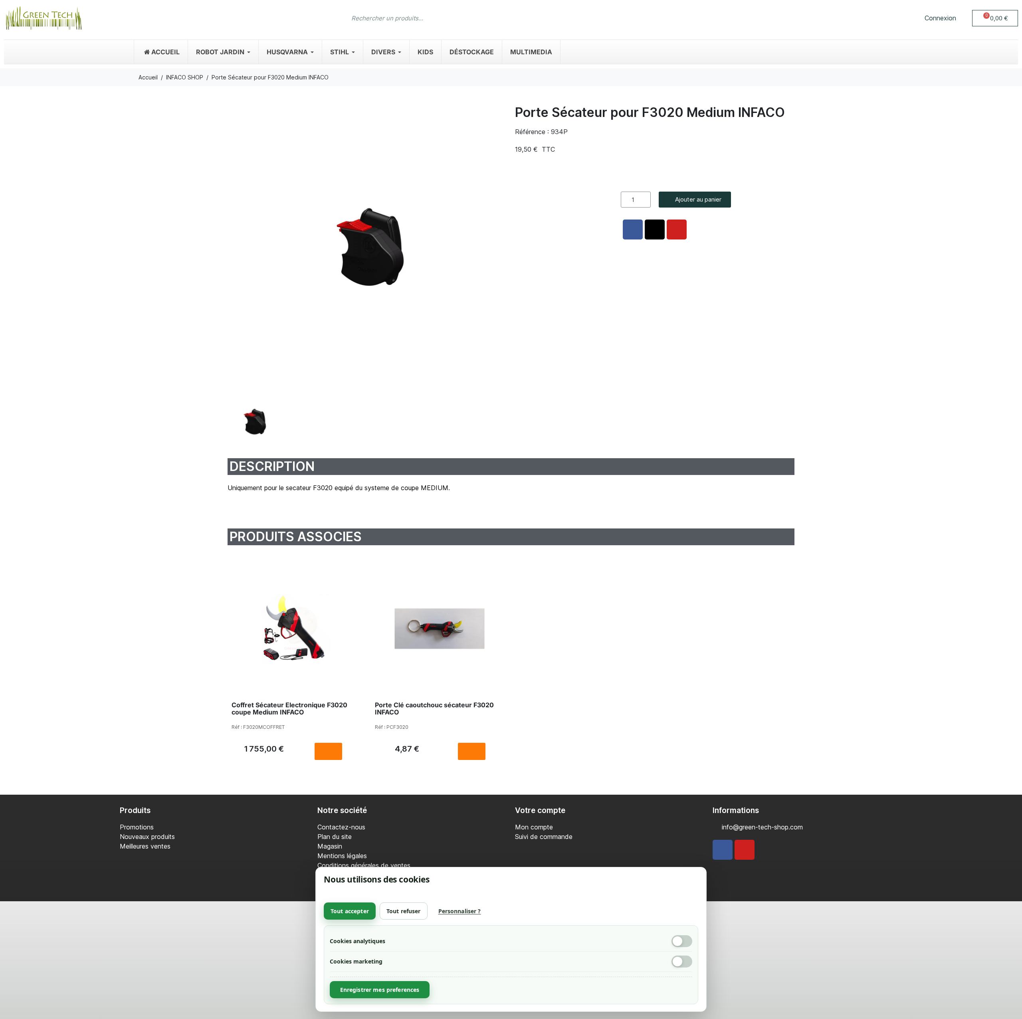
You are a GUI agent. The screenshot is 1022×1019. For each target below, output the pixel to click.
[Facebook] (723, 850)
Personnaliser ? (459, 911)
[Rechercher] (667, 18)
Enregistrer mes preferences (380, 989)
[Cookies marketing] (681, 962)
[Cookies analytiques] (681, 941)
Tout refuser (403, 911)
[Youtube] (745, 850)
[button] (995, 18)
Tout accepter (350, 911)
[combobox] (495, 18)
